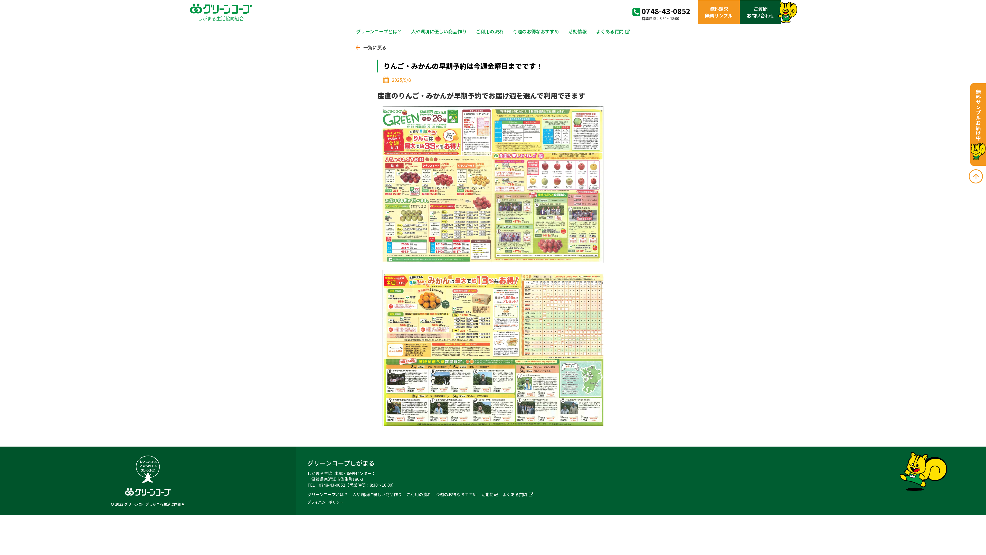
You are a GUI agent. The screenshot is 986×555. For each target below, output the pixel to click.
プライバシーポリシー (325, 502)
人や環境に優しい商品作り (439, 31)
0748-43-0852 (666, 11)
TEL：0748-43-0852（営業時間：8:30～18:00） (351, 485)
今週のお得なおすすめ (536, 31)
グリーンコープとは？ (379, 31)
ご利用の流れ (490, 31)
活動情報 (577, 31)
